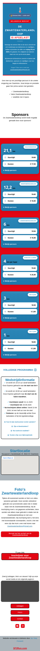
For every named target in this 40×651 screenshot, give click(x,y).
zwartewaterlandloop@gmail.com (20, 69)
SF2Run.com (20, 648)
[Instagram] (23, 626)
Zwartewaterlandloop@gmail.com (19, 526)
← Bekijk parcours (9, 170)
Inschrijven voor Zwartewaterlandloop (20, 556)
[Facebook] (17, 626)
